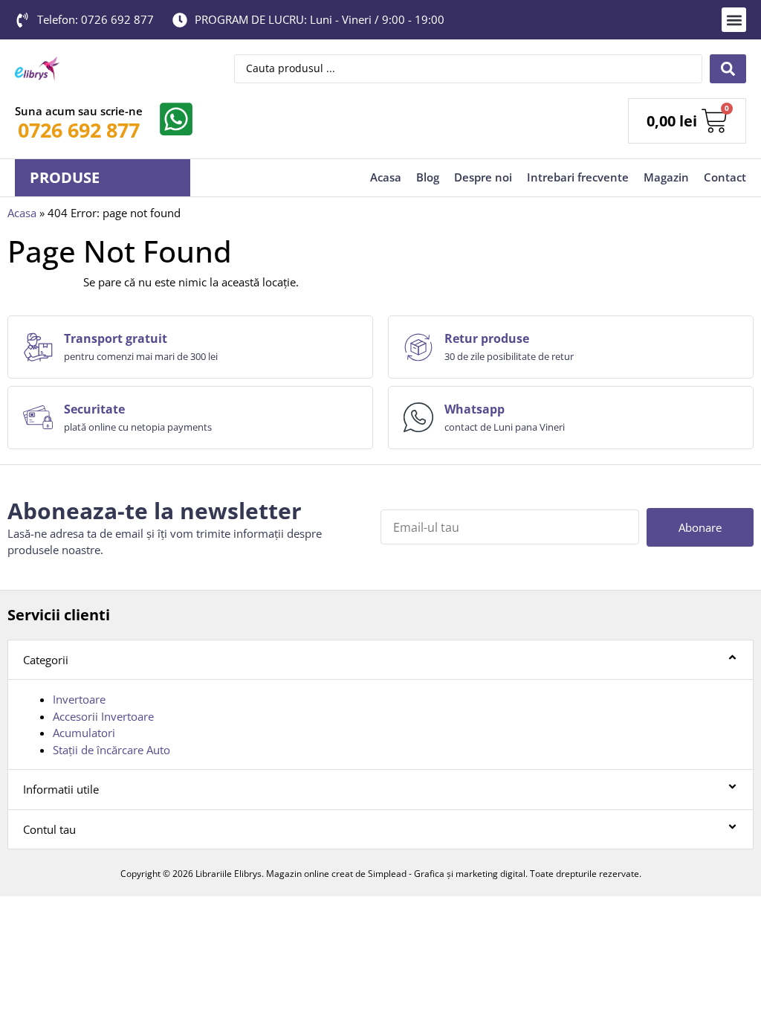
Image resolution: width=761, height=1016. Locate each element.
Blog (427, 177)
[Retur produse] (418, 347)
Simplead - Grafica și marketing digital (446, 873)
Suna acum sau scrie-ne (79, 110)
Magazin (666, 177)
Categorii (45, 659)
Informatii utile (61, 789)
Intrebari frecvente (578, 177)
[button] (734, 19)
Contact (725, 177)
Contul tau (49, 829)
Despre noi (483, 177)
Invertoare (79, 699)
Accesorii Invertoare (103, 716)
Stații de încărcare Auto (111, 749)
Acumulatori (84, 732)
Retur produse (486, 338)
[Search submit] (728, 68)
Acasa (385, 177)
